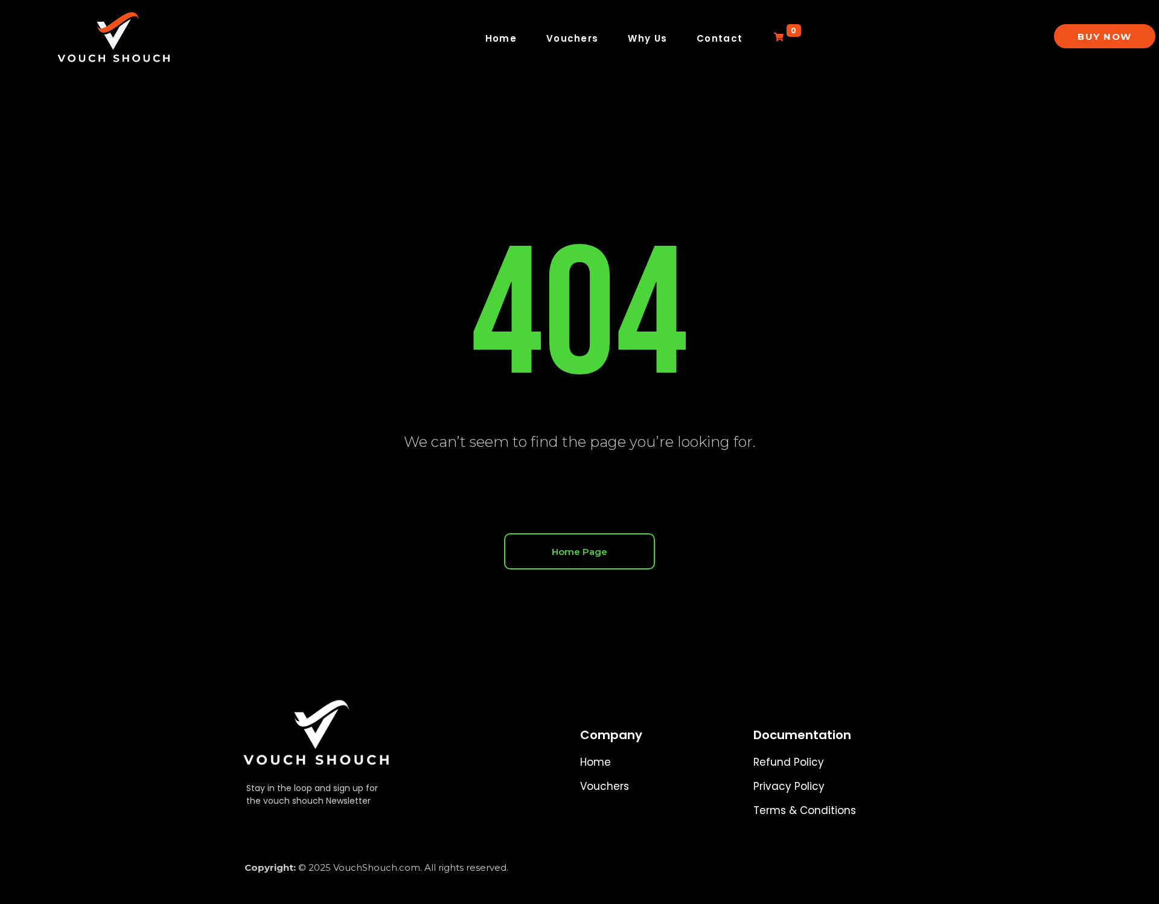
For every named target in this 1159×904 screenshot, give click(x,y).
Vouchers (572, 38)
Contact (719, 38)
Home (501, 38)
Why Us (647, 38)
